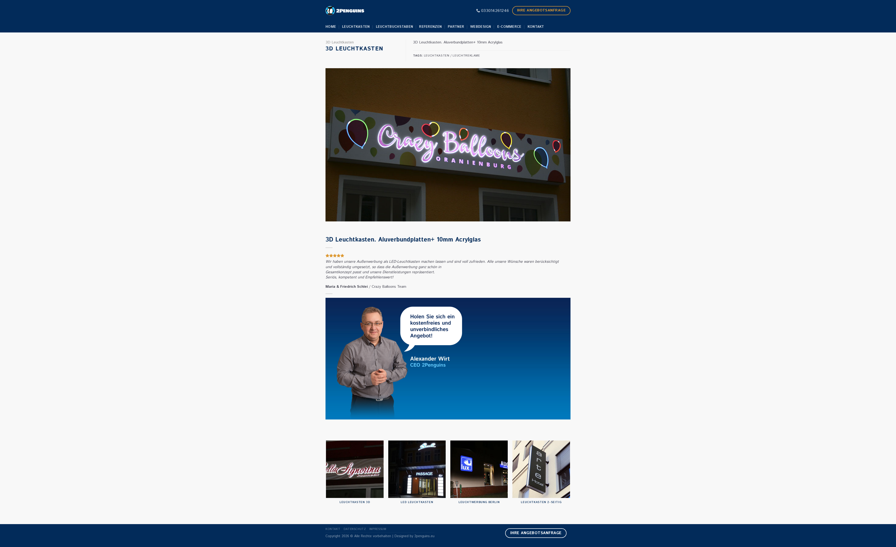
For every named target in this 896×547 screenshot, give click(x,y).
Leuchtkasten (356, 27)
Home (331, 27)
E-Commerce (509, 27)
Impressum (377, 529)
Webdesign (480, 27)
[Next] (569, 482)
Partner (456, 27)
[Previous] (326, 482)
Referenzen (430, 27)
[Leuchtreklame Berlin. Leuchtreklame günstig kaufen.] (345, 10)
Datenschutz (355, 529)
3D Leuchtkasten (340, 42)
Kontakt (536, 27)
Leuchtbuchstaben (394, 27)
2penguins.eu (424, 536)
